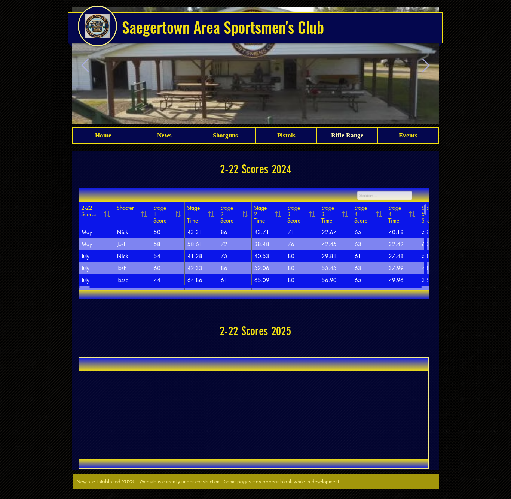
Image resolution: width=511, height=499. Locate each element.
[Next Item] (426, 65)
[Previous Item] (85, 65)
